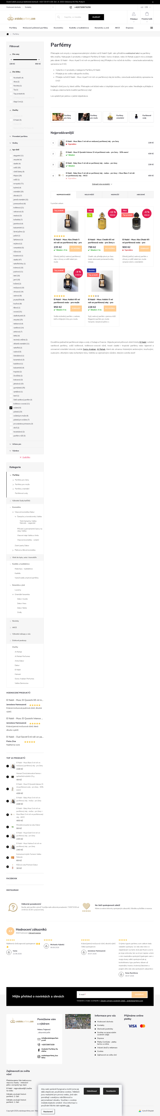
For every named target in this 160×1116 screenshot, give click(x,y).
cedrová (17, 296)
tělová (17, 308)
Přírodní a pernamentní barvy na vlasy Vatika (29, 530)
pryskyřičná (19, 300)
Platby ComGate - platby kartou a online (106, 1043)
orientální (18, 192)
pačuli (17, 236)
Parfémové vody (21, 493)
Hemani (17, 124)
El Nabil (17, 120)
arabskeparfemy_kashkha (49, 1056)
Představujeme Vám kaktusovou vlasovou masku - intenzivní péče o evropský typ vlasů (18, 1082)
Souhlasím (111, 1091)
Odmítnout (92, 1091)
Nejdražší (115, 195)
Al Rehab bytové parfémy (24, 98)
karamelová (19, 360)
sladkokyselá (19, 316)
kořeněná (18, 220)
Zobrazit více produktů (101, 184)
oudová (17, 352)
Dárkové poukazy (19, 640)
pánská (18, 412)
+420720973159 (47, 1044)
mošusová (19, 288)
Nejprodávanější (63, 195)
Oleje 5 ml (18, 102)
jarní (17, 280)
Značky (15, 647)
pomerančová (19, 204)
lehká (16, 336)
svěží (17, 168)
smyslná (18, 320)
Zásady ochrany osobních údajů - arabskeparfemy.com (121, 1001)
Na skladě (18, 78)
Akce (16, 82)
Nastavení (48, 1111)
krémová (18, 268)
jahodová (18, 384)
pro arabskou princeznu (23, 424)
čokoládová (19, 356)
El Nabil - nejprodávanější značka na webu (19, 1089)
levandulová (19, 432)
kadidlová (18, 364)
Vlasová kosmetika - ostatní (28, 540)
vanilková (18, 328)
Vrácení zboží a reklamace (107, 1047)
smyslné (17, 160)
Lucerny (18, 590)
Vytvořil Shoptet (148, 1111)
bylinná (17, 188)
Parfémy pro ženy (22, 480)
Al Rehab (18, 116)
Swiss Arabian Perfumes (23, 128)
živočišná (18, 376)
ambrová (18, 332)
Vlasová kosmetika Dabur (24, 512)
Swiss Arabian (89, 349)
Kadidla (17, 573)
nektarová (18, 324)
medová (17, 216)
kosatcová (18, 256)
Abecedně (141, 195)
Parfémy (15, 475)
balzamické (19, 228)
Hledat (96, 17)
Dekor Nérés (22, 608)
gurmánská (19, 388)
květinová (18, 208)
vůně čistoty (19, 172)
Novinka (17, 86)
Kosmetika (16, 507)
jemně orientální (21, 200)
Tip (16, 90)
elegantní (18, 156)
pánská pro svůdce (21, 420)
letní (16, 276)
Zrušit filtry (26, 457)
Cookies (100, 1051)
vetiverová (18, 212)
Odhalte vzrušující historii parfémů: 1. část (16, 1101)
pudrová (18, 272)
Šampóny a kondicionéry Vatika (29, 516)
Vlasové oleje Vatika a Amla (27, 535)
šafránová (18, 240)
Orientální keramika (22, 594)
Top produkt (19, 94)
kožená (17, 284)
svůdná (17, 408)
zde (68, 1105)
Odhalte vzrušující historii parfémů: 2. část (16, 1095)
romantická (18, 248)
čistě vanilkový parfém (23, 400)
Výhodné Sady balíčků (21, 500)
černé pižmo (19, 232)
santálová (18, 392)
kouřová (17, 304)
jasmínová (18, 224)
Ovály (19, 612)
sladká (17, 260)
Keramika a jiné (18, 585)
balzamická (19, 368)
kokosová (18, 380)
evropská (18, 184)
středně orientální (21, 344)
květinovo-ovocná (21, 404)
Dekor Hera (21, 603)
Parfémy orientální (22, 489)
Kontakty (28, 7)
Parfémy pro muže (22, 484)
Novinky (15, 621)
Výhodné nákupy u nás (21, 634)
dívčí (16, 428)
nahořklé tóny (19, 264)
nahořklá (18, 348)
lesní (16, 396)
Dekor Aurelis (22, 599)
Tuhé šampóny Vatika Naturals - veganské (28, 522)
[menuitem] (13, 28)
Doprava (100, 1038)
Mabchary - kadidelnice (24, 569)
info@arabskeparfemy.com (49, 1039)
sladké (17, 164)
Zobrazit (144, 248)
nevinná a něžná (20, 340)
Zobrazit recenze (34, 933)
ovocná (18, 312)
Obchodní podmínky (105, 1029)
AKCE (14, 627)
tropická (17, 372)
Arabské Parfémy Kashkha (49, 1050)
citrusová (18, 292)
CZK (146, 7)
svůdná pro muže (21, 416)
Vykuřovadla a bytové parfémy (26, 578)
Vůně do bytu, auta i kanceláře (24, 557)
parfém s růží (19, 436)
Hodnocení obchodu (13, 7)
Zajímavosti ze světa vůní (107, 1055)
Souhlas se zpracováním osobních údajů (106, 1033)
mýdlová (18, 244)
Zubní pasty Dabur (22, 545)
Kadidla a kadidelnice (21, 564)
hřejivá (17, 176)
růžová (17, 252)
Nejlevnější (89, 195)
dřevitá (18, 196)
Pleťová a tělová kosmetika (25, 550)
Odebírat (139, 994)
